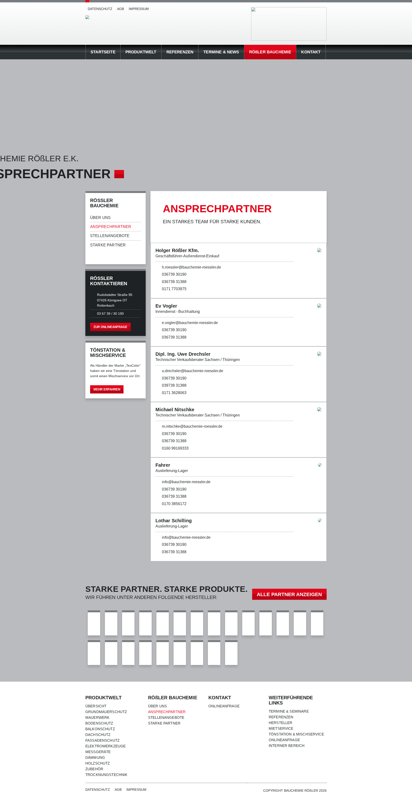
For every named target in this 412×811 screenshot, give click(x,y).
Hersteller (281, 723)
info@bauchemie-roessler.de (186, 482)
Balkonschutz (100, 729)
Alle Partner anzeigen (289, 594)
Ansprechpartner (110, 227)
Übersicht (95, 706)
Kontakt (310, 52)
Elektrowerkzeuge (105, 746)
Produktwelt (140, 52)
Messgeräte (98, 752)
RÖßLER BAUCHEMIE (270, 52)
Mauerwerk (97, 717)
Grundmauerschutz (106, 712)
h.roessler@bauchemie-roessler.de (191, 267)
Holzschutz (97, 763)
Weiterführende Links (291, 700)
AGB (120, 9)
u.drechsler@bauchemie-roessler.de (192, 371)
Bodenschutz (99, 723)
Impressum (139, 9)
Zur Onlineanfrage (110, 327)
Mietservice (281, 728)
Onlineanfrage (224, 706)
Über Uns (100, 218)
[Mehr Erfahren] (115, 369)
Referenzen (180, 52)
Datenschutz (100, 9)
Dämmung (95, 757)
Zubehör (94, 769)
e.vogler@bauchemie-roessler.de (190, 323)
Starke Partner (108, 245)
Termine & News (221, 52)
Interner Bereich (286, 746)
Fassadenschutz (102, 740)
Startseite (103, 52)
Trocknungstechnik (106, 775)
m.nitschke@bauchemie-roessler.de (192, 426)
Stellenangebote (109, 236)
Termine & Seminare (289, 711)
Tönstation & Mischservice (296, 734)
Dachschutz (98, 735)
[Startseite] (87, 17)
